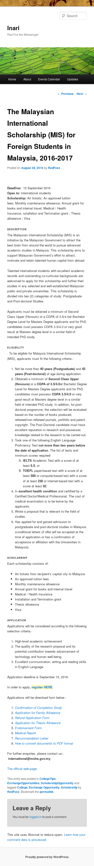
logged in (35, 817)
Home (12, 79)
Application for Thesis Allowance (37, 722)
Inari (13, 28)
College (22, 787)
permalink (47, 791)
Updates (72, 79)
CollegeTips (48, 778)
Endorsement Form (28, 728)
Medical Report (25, 733)
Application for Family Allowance (37, 712)
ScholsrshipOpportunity (57, 783)
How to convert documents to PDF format (44, 743)
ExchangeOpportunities (23, 783)
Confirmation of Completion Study (38, 707)
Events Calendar (49, 79)
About (27, 79)
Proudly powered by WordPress (47, 857)
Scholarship (69, 787)
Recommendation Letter (31, 738)
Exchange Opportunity (44, 787)
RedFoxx (54, 168)
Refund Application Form (32, 717)
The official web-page (22, 768)
